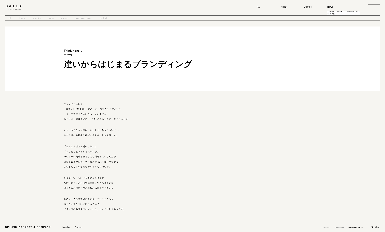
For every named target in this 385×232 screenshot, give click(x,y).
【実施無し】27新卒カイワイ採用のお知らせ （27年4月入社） (343, 13)
